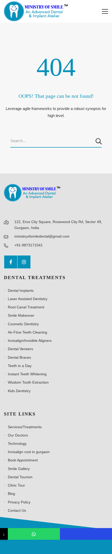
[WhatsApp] (34, 534)
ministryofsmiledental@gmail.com (42, 236)
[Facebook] (10, 261)
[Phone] (86, 534)
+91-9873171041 (28, 245)
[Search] (99, 141)
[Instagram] (23, 261)
